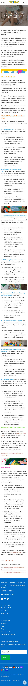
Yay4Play (7, 680)
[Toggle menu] (1, 2)
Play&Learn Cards (6, 608)
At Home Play (5, 614)
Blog (2, 629)
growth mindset (4, 569)
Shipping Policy (20, 674)
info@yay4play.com (8, 594)
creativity (11, 567)
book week (6, 567)
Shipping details (5, 632)
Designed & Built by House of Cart (17, 680)
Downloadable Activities (8, 635)
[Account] (23, 2)
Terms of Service (5, 676)
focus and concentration (19, 567)
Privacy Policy (4, 674)
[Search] (5, 2)
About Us (3, 623)
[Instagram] (8, 599)
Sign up (5, 657)
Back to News (14, 572)
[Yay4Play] (14, 2)
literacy (10, 569)
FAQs (2, 626)
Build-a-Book (4, 611)
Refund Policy (12, 674)
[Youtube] (5, 599)
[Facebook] (2, 599)
